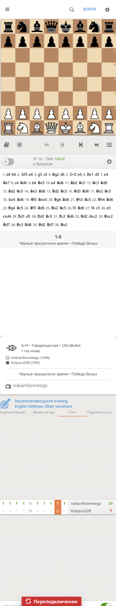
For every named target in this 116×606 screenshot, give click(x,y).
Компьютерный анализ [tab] (14, 412)
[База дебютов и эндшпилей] (6, 145)
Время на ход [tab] (43, 412)
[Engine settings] (109, 161)
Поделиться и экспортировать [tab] (101, 412)
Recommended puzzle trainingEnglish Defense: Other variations (43, 403)
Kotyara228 (81, 510)
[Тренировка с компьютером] (19, 145)
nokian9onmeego (86, 503)
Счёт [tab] (72, 412)
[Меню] (109, 145)
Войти (89, 9)
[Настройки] (107, 9)
